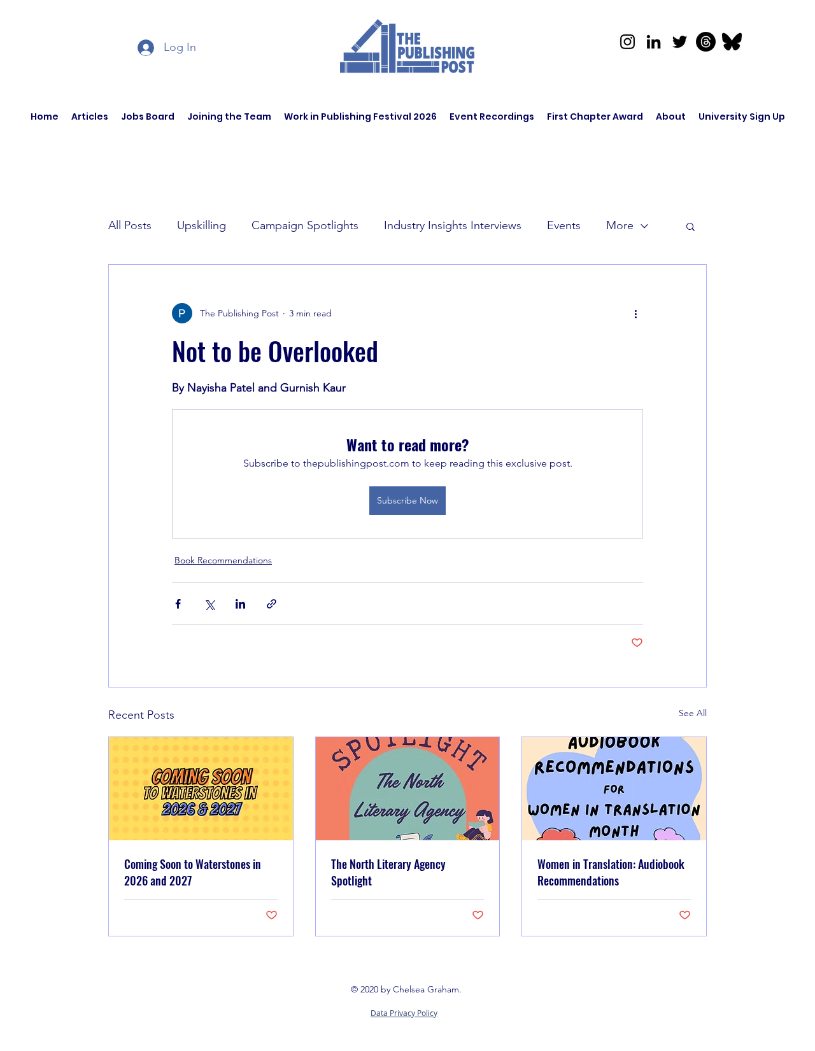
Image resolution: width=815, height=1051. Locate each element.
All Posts (130, 225)
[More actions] (635, 313)
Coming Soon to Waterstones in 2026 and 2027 (192, 872)
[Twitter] (680, 42)
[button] (690, 226)
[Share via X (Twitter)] (209, 604)
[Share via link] (272, 604)
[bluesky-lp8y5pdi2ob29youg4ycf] (732, 42)
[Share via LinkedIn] (240, 604)
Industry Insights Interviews (452, 225)
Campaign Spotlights (305, 225)
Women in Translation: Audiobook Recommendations (610, 872)
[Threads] (706, 42)
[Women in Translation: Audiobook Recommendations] (614, 788)
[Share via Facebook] (178, 604)
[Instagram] (627, 42)
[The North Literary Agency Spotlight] (408, 788)
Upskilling (201, 225)
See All (693, 713)
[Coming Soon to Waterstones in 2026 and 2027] (201, 788)
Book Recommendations (223, 560)
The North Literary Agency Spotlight (388, 872)
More (620, 225)
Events (564, 225)
